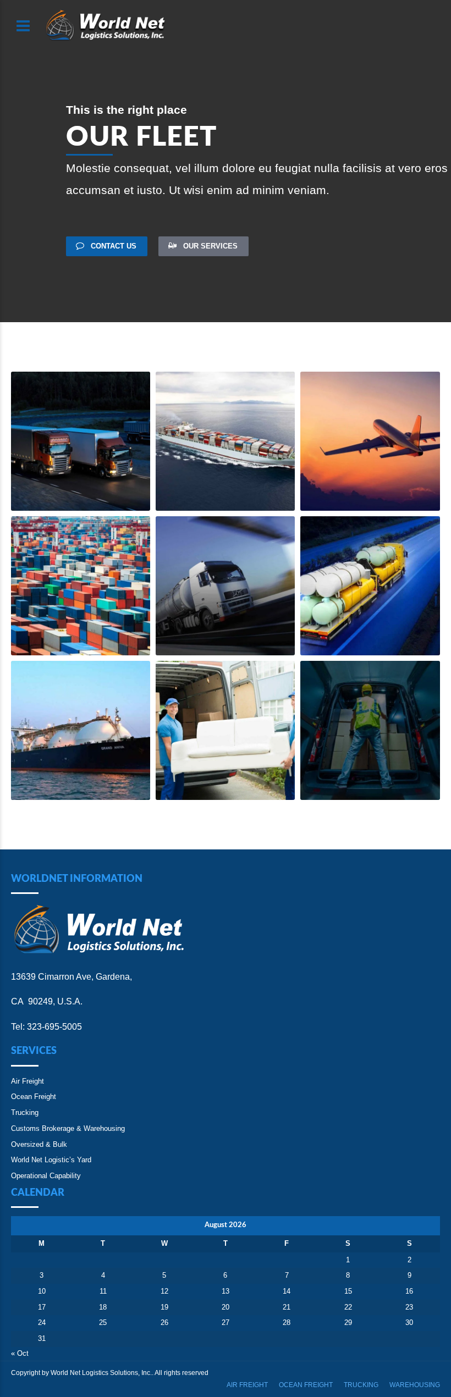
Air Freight (27, 1081)
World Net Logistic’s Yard (51, 1160)
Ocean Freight (33, 1096)
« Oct (20, 1353)
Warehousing (414, 1385)
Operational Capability (46, 1176)
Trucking (24, 1112)
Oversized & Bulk (39, 1144)
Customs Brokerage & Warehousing (68, 1128)
